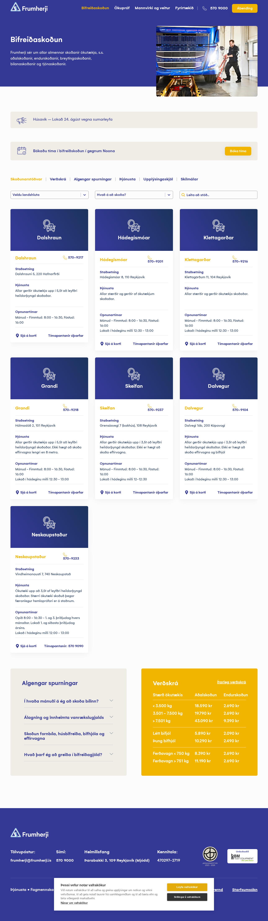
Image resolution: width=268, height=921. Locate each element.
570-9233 (71, 558)
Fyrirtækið (184, 8)
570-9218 (71, 410)
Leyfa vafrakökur (187, 887)
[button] (68, 701)
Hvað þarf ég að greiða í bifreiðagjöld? (63, 754)
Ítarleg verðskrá (231, 682)
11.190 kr (203, 761)
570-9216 (240, 261)
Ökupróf (122, 8)
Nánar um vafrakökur (74, 902)
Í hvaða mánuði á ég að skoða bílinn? (61, 701)
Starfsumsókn (245, 889)
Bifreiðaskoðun (95, 8)
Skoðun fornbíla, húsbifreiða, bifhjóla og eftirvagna (64, 736)
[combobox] (218, 195)
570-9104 (240, 410)
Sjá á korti (28, 336)
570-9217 (75, 257)
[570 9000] (204, 8)
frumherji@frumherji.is (30, 860)
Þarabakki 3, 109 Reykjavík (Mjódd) (116, 860)
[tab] (29, 182)
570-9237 (155, 410)
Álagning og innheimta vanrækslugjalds (64, 717)
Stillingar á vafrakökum (187, 897)
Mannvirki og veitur (152, 8)
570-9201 (155, 261)
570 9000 (219, 8)
